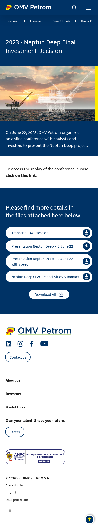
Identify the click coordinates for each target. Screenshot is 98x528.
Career (15, 431)
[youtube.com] (44, 344)
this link (28, 175)
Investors (35, 21)
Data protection (17, 499)
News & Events (61, 21)
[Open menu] (89, 7)
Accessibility (14, 485)
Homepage (12, 21)
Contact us (18, 357)
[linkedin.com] (9, 344)
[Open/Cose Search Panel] (74, 7)
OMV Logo (14, 6)
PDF (86, 232)
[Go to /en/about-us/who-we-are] (10, 511)
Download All (45, 294)
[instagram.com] (20, 344)
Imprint (11, 492)
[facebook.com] (32, 344)
